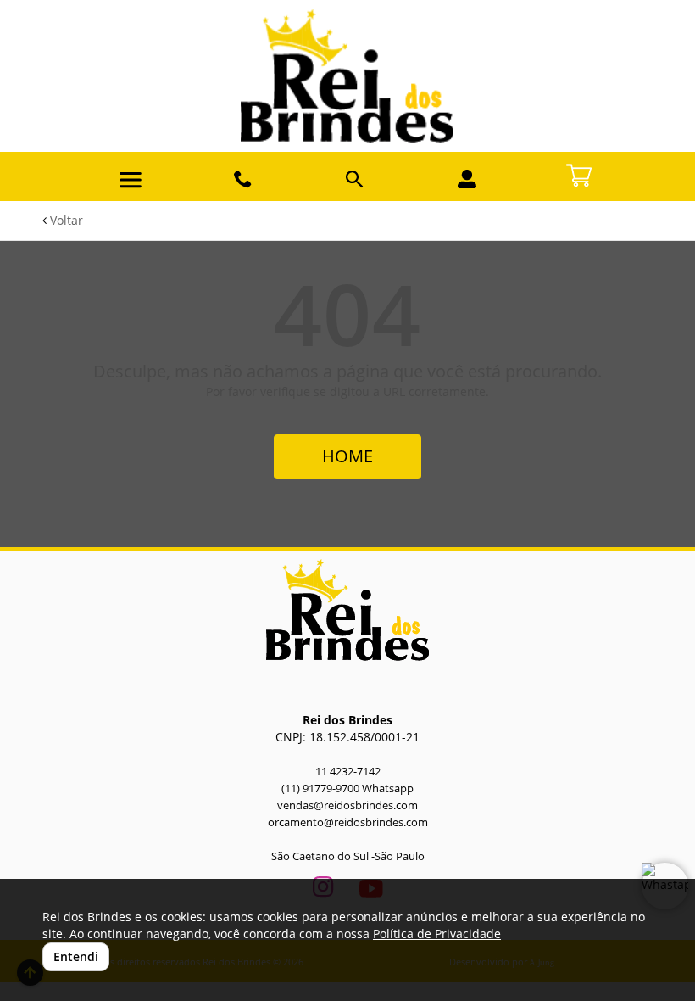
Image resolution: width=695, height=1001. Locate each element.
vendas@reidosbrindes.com (347, 805)
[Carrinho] (579, 174)
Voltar (65, 220)
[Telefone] (243, 179)
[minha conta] (467, 179)
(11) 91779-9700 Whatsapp (347, 788)
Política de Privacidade (437, 934)
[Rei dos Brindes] (347, 76)
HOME (347, 456)
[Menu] (130, 180)
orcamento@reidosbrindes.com (348, 822)
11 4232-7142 (348, 771)
